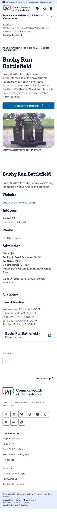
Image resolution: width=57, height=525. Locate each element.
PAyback (7, 459)
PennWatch (9, 478)
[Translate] (37, 8)
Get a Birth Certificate (14, 449)
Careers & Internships (14, 473)
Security (26, 502)
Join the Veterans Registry (16, 454)
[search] (44, 9)
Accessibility (8, 500)
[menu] (51, 9)
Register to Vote (11, 438)
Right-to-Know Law (13, 484)
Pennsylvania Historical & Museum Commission (23, 17)
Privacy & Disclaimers (25, 500)
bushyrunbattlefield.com (19, 202)
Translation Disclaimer (12, 502)
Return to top (44, 378)
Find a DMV (8, 443)
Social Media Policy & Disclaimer (16, 505)
